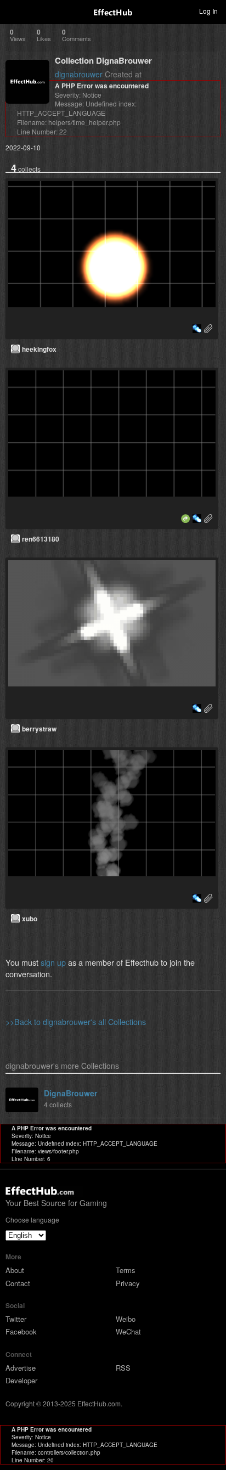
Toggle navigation (13, 10)
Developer (21, 1380)
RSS (123, 1367)
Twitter (15, 1319)
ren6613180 (40, 539)
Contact (17, 1283)
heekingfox (39, 349)
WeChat (128, 1331)
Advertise (20, 1367)
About (14, 1270)
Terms (125, 1270)
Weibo (125, 1319)
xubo (29, 918)
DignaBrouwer (70, 1093)
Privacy (128, 1283)
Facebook (21, 1331)
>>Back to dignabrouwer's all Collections (75, 1021)
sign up (53, 962)
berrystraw (39, 729)
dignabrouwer (79, 74)
